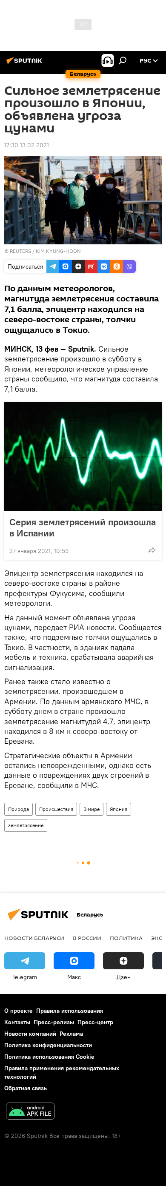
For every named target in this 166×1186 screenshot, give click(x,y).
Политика (126, 938)
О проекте (18, 1010)
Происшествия (56, 809)
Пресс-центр (95, 1022)
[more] (151, 550)
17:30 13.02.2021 (26, 145)
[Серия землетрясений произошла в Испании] (83, 456)
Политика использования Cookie (49, 1056)
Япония (118, 809)
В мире (91, 809)
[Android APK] (30, 1112)
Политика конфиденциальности (48, 1045)
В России (87, 938)
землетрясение (25, 825)
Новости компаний (30, 1033)
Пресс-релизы (54, 1022)
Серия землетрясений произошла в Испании (82, 527)
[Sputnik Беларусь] (25, 64)
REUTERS (20, 251)
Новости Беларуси (34, 938)
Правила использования (69, 1010)
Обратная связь (25, 1088)
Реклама (71, 1033)
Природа (18, 809)
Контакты (17, 1022)
